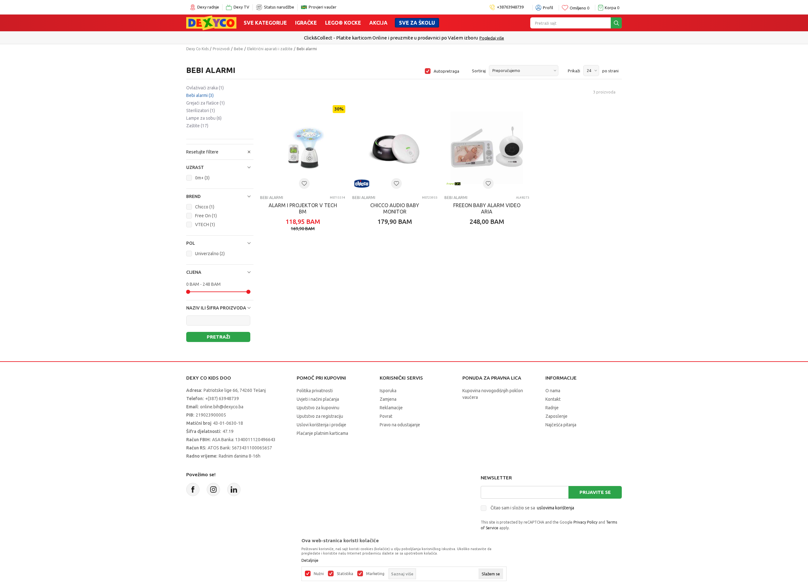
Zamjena (388, 399)
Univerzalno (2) (210, 253)
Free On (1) (206, 215)
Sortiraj (479, 71)
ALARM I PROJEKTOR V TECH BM (303, 208)
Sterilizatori (200, 110)
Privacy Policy (585, 522)
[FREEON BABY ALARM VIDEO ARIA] (487, 147)
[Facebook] (193, 489)
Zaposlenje (556, 416)
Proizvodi (221, 49)
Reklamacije (391, 407)
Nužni (319, 574)
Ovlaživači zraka (205, 88)
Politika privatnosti (315, 390)
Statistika (345, 574)
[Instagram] (213, 489)
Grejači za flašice (205, 103)
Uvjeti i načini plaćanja (318, 399)
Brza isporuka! (574, 37)
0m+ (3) (202, 177)
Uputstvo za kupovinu (318, 407)
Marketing (375, 574)
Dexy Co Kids (197, 49)
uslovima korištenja (555, 507)
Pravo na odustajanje (400, 424)
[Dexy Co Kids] (211, 22)
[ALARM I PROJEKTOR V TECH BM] (302, 147)
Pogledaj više (603, 38)
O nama (552, 390)
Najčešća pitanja (560, 424)
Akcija (378, 23)
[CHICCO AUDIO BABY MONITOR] (395, 147)
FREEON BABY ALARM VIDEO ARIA (486, 208)
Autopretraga (446, 71)
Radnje (552, 407)
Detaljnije (309, 560)
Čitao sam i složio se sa (532, 508)
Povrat (386, 416)
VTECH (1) (205, 224)
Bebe (238, 49)
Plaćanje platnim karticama (322, 433)
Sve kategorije (265, 23)
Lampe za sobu (204, 118)
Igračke (306, 23)
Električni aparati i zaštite (270, 49)
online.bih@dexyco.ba (221, 406)
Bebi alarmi (200, 95)
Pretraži (218, 336)
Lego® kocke (343, 23)
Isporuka (388, 390)
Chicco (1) (204, 206)
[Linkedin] (234, 489)
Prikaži (574, 71)
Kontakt (553, 399)
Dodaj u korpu (306, 258)
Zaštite (197, 125)
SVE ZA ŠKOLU (417, 23)
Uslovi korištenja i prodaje (321, 424)
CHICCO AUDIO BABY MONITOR (394, 208)
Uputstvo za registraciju (320, 416)
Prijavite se (595, 492)
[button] (219, 167)
